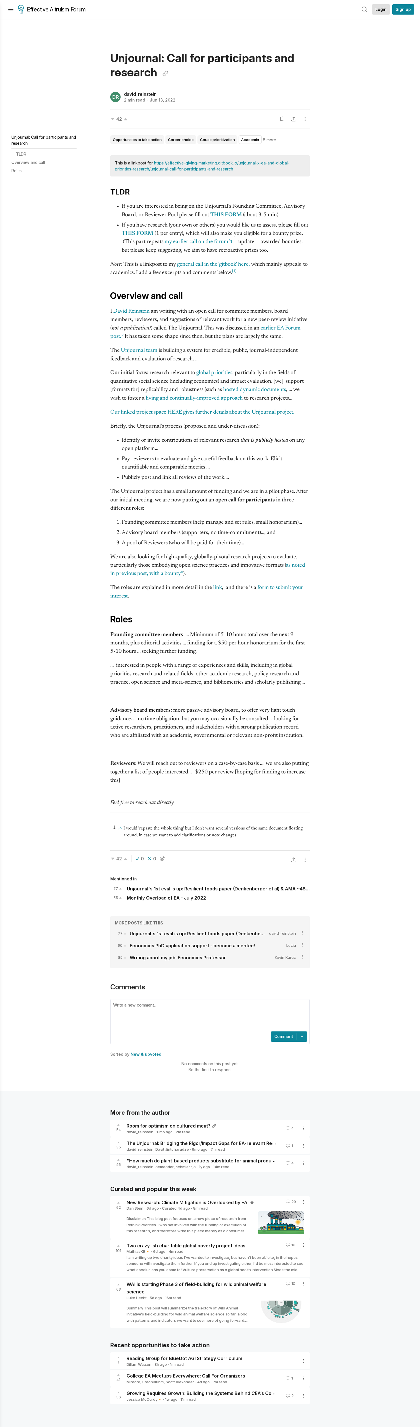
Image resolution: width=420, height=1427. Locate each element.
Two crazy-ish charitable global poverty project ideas (186, 1245)
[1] (234, 271)
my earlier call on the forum (196, 242)
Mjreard (133, 1382)
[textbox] (209, 1016)
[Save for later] (282, 119)
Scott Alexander (180, 1382)
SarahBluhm (153, 1382)
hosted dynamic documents (254, 389)
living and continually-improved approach (194, 398)
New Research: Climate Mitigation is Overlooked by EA (188, 1202)
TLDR (21, 154)
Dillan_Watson (139, 1364)
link (217, 587)
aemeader (164, 1166)
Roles (16, 170)
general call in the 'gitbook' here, (213, 264)
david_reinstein (140, 94)
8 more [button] (269, 139)
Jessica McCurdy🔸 (144, 1399)
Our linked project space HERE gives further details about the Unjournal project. (202, 412)
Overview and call (28, 162)
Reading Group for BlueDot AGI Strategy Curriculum (184, 1358)
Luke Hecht (137, 1297)
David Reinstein (131, 311)
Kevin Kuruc (285, 957)
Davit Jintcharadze (172, 1149)
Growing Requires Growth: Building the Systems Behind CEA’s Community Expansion (221, 1393)
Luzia (291, 945)
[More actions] (305, 119)
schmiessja (186, 1166)
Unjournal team (139, 350)
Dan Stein (135, 1208)
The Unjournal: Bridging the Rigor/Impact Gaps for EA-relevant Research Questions (219, 1143)
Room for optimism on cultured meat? (169, 1126)
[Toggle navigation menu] (11, 9)
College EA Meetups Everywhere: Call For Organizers (186, 1376)
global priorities (214, 373)
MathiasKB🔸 (138, 1251)
